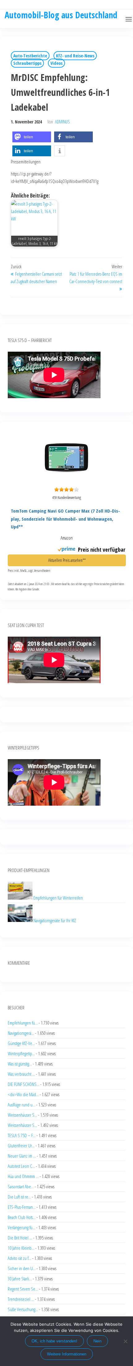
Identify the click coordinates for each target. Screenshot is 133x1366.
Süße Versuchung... (23, 1309)
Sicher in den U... (22, 1268)
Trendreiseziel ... (21, 1299)
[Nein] (125, 1341)
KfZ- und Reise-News (75, 56)
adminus (62, 122)
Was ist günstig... (20, 1064)
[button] (129, 19)
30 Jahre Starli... (20, 1278)
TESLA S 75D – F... (22, 1135)
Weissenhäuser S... (22, 1115)
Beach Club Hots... (22, 1217)
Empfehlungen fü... (23, 1023)
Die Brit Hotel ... (20, 1238)
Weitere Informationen (66, 1354)
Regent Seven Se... (23, 1289)
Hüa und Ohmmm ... (23, 1176)
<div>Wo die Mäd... (23, 1094)
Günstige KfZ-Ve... (21, 1043)
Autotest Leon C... (21, 1166)
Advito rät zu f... (19, 1258)
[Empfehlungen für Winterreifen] (20, 898)
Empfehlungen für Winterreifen (58, 898)
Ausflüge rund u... (21, 1104)
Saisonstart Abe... (21, 1186)
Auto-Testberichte (30, 56)
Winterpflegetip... (21, 1053)
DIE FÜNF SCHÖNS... (23, 1084)
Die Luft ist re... (19, 1197)
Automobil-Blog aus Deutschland (61, 15)
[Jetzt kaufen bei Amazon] (66, 480)
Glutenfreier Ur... (21, 1145)
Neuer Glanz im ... (22, 1156)
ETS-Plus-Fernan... (22, 1207)
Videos (56, 63)
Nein (97, 1341)
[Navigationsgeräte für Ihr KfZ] (20, 920)
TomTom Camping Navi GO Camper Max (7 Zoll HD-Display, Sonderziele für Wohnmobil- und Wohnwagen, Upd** (65, 519)
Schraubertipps (27, 63)
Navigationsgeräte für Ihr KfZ (54, 920)
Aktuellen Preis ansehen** (67, 560)
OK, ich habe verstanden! (54, 1341)
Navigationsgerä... (21, 1033)
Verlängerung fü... (21, 1227)
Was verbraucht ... (21, 1074)
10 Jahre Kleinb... (21, 1248)
